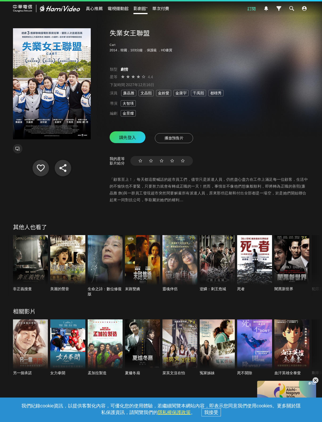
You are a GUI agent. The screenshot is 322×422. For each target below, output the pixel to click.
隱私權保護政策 (174, 412)
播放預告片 (174, 138)
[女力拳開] (67, 347)
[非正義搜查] (30, 263)
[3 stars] (161, 161)
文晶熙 (146, 93)
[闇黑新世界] (292, 263)
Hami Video (46, 8)
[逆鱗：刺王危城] (217, 263)
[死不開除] (254, 347)
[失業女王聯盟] (41, 168)
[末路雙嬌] (142, 263)
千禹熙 (198, 93)
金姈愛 (163, 93)
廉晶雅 (128, 93)
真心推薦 (94, 8)
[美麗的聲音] (67, 263)
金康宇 (181, 93)
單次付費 (160, 8)
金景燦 (128, 113)
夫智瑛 (128, 103)
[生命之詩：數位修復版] (105, 266)
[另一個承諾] (30, 347)
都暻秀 (216, 93)
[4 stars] (172, 161)
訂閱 (251, 8)
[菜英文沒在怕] (180, 347)
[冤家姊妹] (217, 347)
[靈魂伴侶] (180, 263)
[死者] (254, 263)
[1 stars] (140, 161)
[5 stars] (183, 161)
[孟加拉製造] (105, 347)
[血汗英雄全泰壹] (292, 347)
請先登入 (127, 137)
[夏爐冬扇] (142, 347)
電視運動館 (118, 8)
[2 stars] (151, 161)
